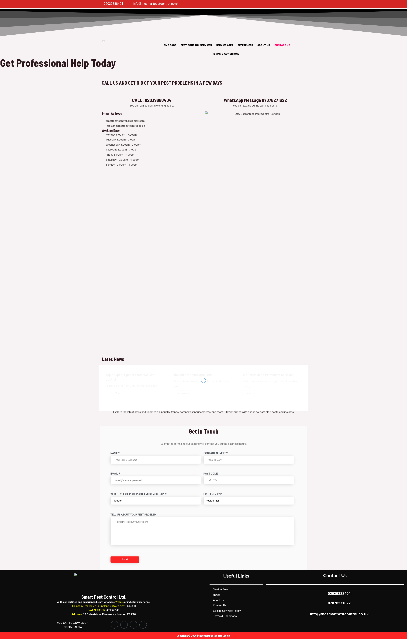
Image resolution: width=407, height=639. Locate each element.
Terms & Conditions (225, 54)
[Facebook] (239, 3)
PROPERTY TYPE (213, 494)
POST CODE (211, 473)
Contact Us (282, 45)
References (245, 45)
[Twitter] (252, 3)
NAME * (115, 453)
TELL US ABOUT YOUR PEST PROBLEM (133, 514)
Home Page (169, 45)
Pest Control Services (196, 45)
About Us (263, 45)
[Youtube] (143, 625)
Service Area (224, 45)
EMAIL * (115, 473)
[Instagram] (245, 3)
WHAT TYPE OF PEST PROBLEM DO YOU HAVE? (138, 494)
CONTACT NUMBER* (216, 453)
